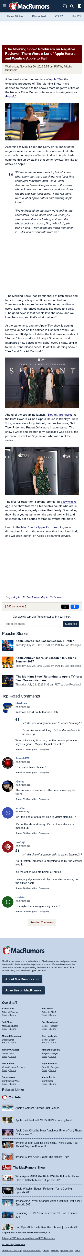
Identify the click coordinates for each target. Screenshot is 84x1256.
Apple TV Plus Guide (26, 597)
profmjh (20, 842)
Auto (64, 1250)
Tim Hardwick (49, 1036)
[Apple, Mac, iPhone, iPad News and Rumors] (29, 10)
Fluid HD (55, 1250)
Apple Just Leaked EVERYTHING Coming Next (43, 1120)
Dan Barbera (8, 1063)
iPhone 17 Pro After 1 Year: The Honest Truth (42, 1156)
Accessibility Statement (13, 1244)
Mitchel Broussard (12, 1036)
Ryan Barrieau (49, 1063)
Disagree (43, 749)
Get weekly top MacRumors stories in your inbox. (42, 616)
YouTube (15, 1097)
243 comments (15, 606)
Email (4, 1015)
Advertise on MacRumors (23, 990)
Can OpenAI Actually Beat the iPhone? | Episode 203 (46, 1227)
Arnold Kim (8, 1008)
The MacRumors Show (29, 1167)
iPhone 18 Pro (14, 16)
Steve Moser (8, 1077)
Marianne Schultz (51, 1050)
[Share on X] (65, 607)
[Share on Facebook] (75, 607)
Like (35, 749)
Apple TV (55, 79)
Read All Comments (42, 922)
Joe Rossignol (73, 645)
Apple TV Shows (51, 597)
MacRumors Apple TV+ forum (40, 527)
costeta (19, 897)
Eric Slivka (47, 1008)
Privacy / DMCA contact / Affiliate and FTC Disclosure (28, 1238)
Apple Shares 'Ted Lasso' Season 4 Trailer (44, 640)
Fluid (46, 1250)
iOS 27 (59, 16)
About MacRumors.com (22, 979)
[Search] (73, 6)
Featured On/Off (11, 1250)
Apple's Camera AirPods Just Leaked (37, 1107)
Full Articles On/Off (32, 1250)
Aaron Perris (48, 1077)
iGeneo (19, 781)
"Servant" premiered (59, 414)
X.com (12, 1015)
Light (71, 1250)
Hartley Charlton (11, 1050)
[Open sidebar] (79, 7)
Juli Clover (7, 1022)
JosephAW (22, 758)
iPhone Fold (39, 16)
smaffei (20, 808)
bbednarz (21, 703)
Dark (77, 1250)
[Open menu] (4, 6)
